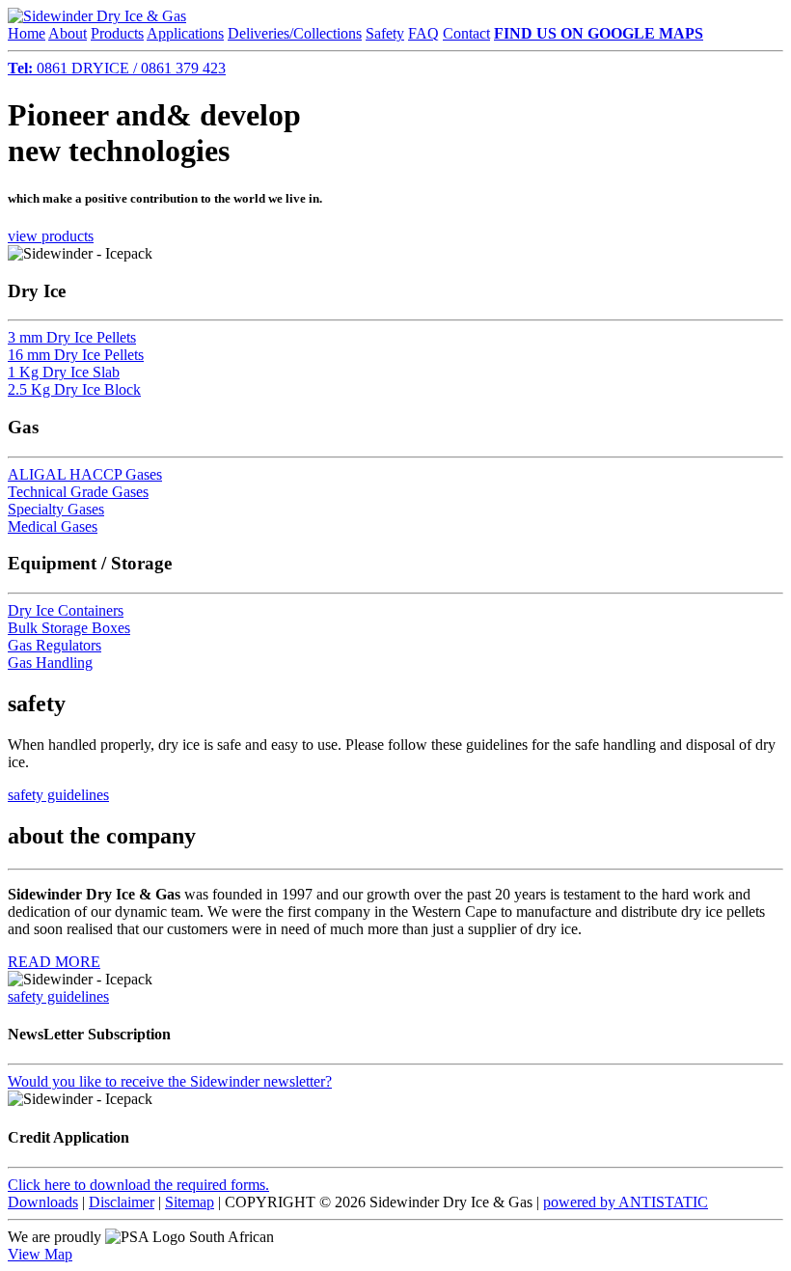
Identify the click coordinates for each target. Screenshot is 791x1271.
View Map (40, 1254)
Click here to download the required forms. (138, 1184)
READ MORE (54, 961)
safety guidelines (58, 795)
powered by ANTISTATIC (625, 1202)
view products (51, 236)
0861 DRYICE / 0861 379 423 (117, 68)
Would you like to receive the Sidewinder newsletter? (170, 1081)
